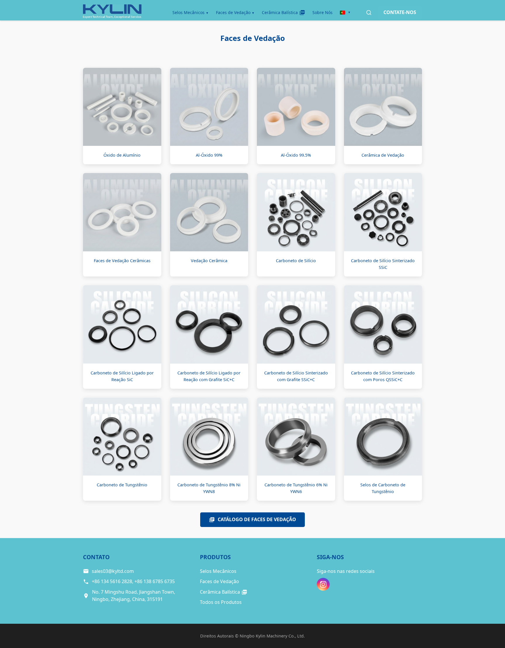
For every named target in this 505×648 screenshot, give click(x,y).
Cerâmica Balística (280, 12)
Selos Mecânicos (188, 12)
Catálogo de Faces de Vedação (257, 519)
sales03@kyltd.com (113, 571)
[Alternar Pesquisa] (368, 12)
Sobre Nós (322, 12)
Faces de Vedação (233, 12)
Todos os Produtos (221, 602)
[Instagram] (323, 584)
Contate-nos (399, 12)
